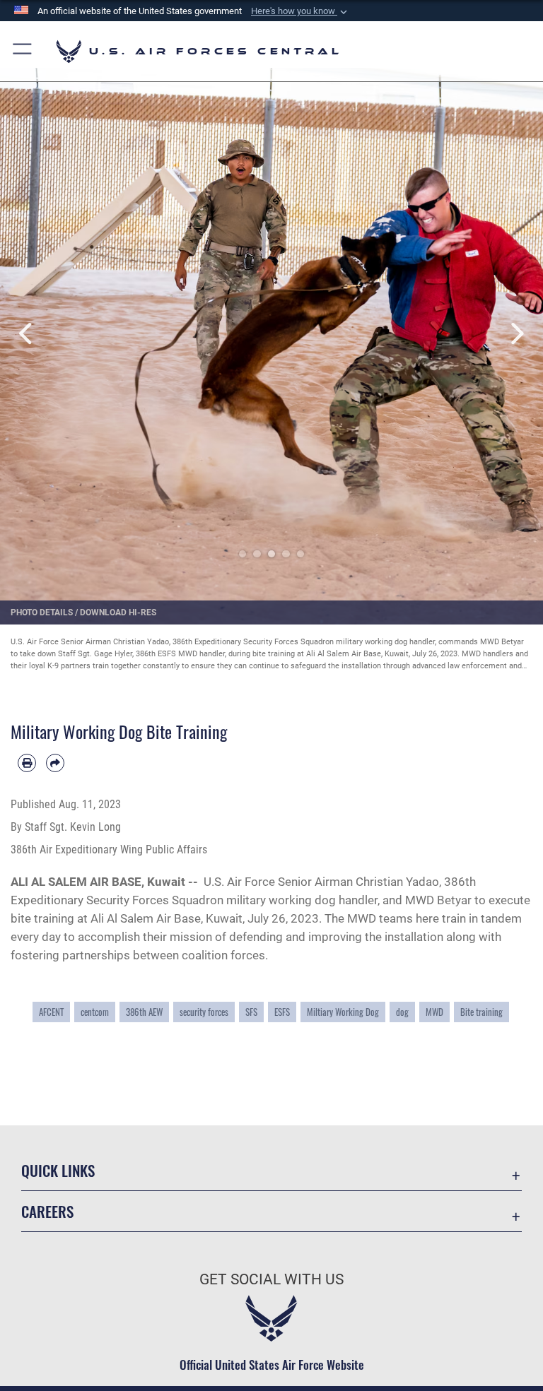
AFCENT (51, 1012)
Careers (47, 1211)
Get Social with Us (271, 1279)
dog (402, 1012)
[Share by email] (55, 763)
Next (516, 334)
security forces (204, 1012)
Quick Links (58, 1170)
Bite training (481, 1012)
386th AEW (144, 1012)
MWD (434, 1012)
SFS (251, 1012)
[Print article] (27, 763)
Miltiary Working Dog (343, 1012)
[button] (300, 11)
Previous (27, 334)
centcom (95, 1012)
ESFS (282, 1012)
